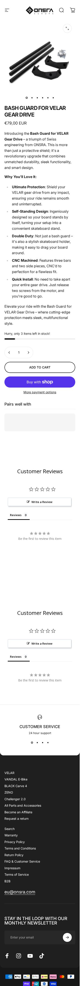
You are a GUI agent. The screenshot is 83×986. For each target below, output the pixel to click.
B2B (7, 881)
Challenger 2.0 (15, 799)
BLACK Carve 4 (15, 786)
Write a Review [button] (41, 502)
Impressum (12, 868)
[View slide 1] (32, 742)
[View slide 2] (37, 742)
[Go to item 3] (37, 97)
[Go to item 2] (32, 97)
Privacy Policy (14, 842)
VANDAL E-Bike (15, 779)
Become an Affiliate (18, 812)
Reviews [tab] (15, 515)
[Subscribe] (67, 937)
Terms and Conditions (20, 848)
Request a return (16, 818)
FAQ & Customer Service (22, 861)
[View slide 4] (47, 742)
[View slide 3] (42, 742)
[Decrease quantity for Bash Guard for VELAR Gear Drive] (9, 352)
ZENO (8, 792)
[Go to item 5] (47, 97)
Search (9, 829)
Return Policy (13, 855)
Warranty (11, 835)
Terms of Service (16, 874)
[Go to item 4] (42, 97)
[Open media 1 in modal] (67, 28)
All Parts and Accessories (22, 805)
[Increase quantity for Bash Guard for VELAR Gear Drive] (28, 352)
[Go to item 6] (53, 97)
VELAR (9, 773)
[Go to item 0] (26, 97)
